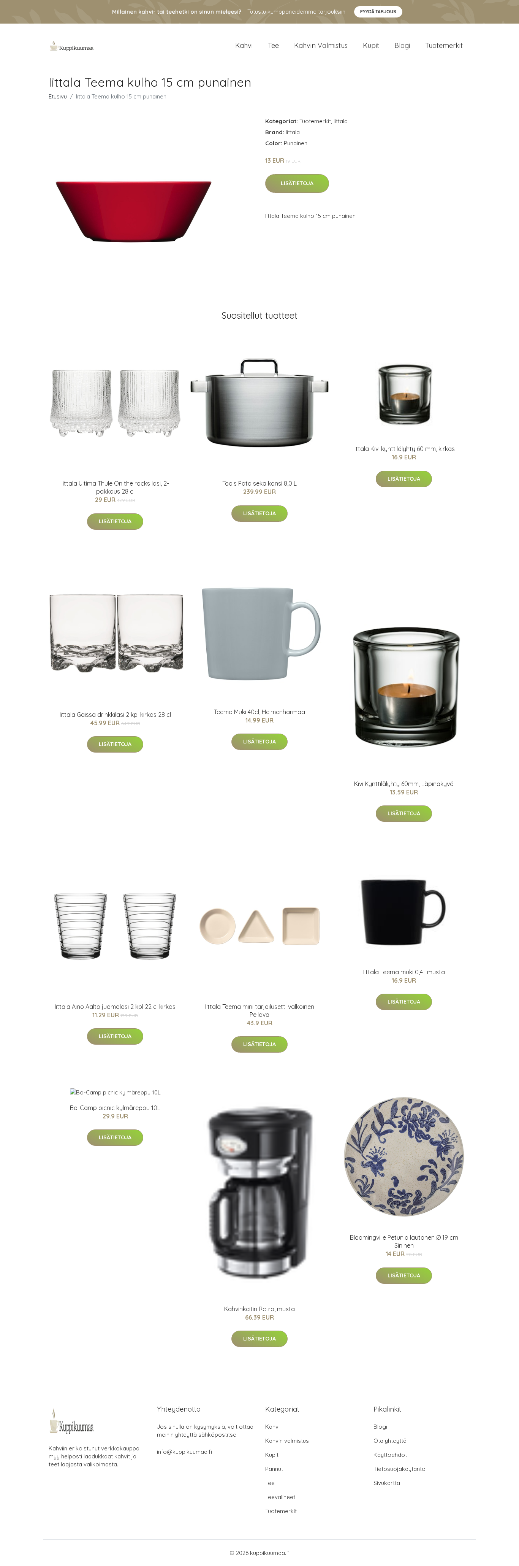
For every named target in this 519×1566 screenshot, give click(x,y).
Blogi (402, 45)
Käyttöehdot (390, 1454)
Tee (273, 45)
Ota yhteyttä (390, 1440)
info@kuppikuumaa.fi (184, 1451)
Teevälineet (280, 1497)
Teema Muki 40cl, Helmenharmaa (259, 712)
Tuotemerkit (444, 45)
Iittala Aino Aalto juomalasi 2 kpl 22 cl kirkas (115, 1006)
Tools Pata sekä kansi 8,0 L (259, 483)
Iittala (341, 121)
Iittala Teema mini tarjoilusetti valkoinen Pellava (259, 1010)
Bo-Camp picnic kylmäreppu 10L (115, 1108)
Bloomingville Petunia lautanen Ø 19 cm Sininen (404, 1241)
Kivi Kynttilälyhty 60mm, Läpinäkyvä (404, 784)
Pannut (274, 1468)
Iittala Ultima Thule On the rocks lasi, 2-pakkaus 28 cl (115, 487)
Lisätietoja (297, 183)
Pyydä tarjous (378, 11)
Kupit (371, 45)
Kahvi (244, 45)
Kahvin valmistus (321, 45)
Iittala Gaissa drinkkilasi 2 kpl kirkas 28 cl (115, 714)
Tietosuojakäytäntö (399, 1468)
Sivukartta (386, 1483)
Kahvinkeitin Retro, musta (259, 1309)
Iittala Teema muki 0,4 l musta (404, 972)
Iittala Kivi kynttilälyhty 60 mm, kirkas (404, 449)
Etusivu (58, 96)
